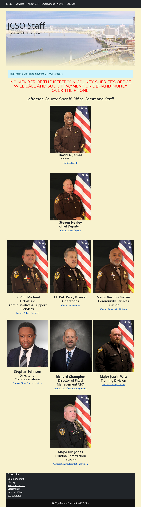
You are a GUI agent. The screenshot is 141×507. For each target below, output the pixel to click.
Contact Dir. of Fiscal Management (70, 388)
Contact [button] (71, 3)
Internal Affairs (15, 492)
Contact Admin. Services (27, 313)
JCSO (9, 4)
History (11, 482)
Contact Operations (70, 305)
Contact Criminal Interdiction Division (70, 463)
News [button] (60, 3)
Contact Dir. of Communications (27, 383)
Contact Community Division (113, 309)
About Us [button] (33, 3)
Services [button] (20, 3)
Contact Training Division (113, 384)
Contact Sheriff (70, 163)
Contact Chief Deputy (70, 230)
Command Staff (16, 478)
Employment (48, 3)
